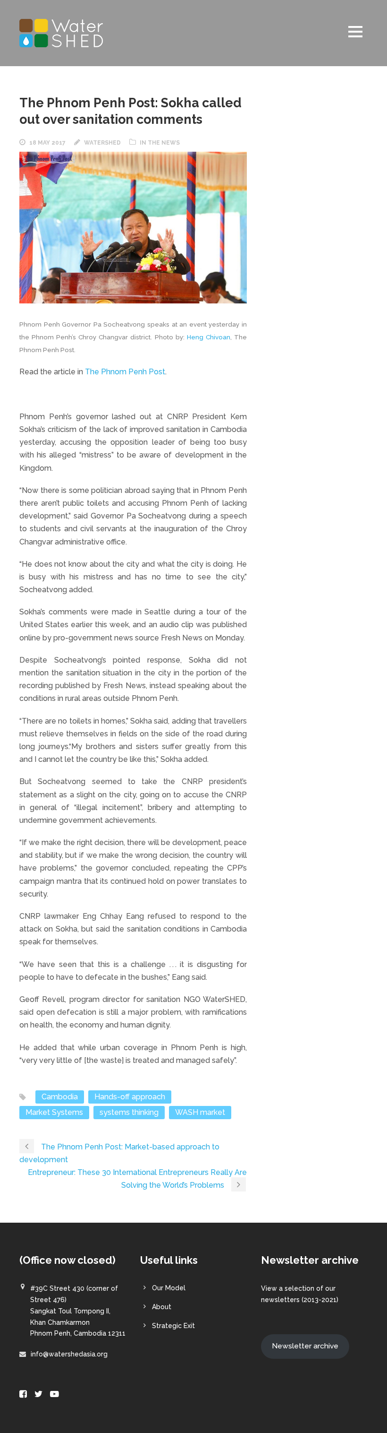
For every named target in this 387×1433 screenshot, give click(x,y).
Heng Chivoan (208, 337)
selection (299, 1288)
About (161, 1307)
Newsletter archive (305, 1345)
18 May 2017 (47, 142)
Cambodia (60, 1096)
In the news (160, 142)
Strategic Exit (173, 1325)
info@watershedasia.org (69, 1354)
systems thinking (129, 1112)
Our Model (168, 1288)
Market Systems (54, 1112)
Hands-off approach (129, 1096)
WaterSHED (102, 142)
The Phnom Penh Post (125, 371)
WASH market (200, 1112)
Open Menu (355, 31)
